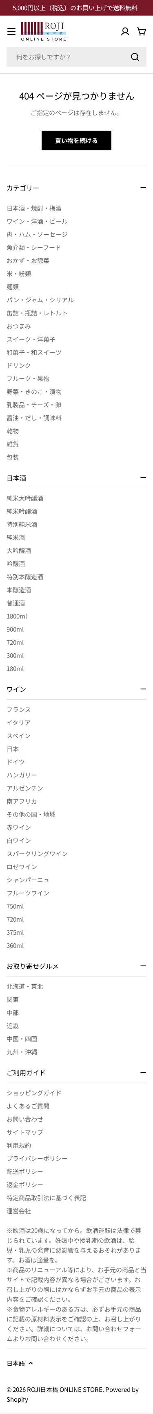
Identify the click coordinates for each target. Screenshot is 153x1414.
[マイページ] (125, 31)
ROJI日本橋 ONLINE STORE (64, 1389)
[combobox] (76, 57)
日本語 (16, 1363)
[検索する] (135, 57)
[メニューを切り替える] (11, 31)
